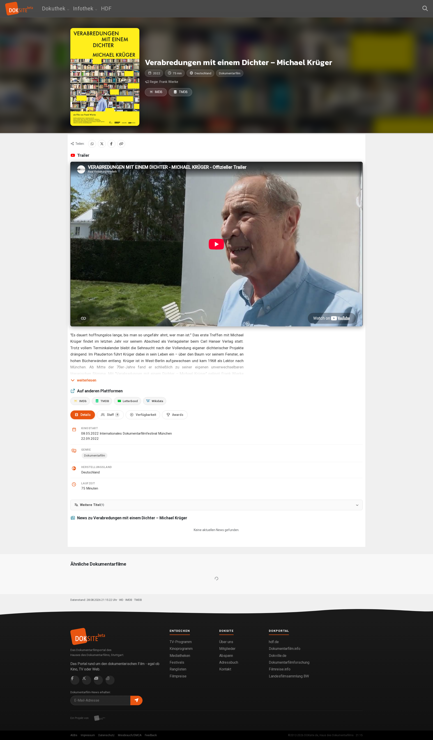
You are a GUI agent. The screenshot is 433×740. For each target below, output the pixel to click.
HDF (106, 8)
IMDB (158, 92)
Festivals (177, 662)
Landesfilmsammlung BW (289, 676)
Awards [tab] (177, 415)
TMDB (183, 92)
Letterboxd (130, 401)
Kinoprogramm (181, 648)
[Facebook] (111, 144)
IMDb (83, 401)
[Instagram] (110, 680)
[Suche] (425, 8)
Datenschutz (106, 735)
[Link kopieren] (121, 144)
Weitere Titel (92, 505)
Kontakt (225, 669)
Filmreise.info (279, 669)
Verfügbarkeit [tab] (146, 415)
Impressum (88, 735)
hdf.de (274, 642)
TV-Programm (181, 642)
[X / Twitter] (102, 144)
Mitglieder (227, 648)
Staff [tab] (112, 415)
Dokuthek (54, 8)
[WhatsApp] (92, 144)
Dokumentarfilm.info (284, 648)
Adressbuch (228, 662)
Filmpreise (178, 676)
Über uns (226, 642)
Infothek (84, 8)
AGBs (73, 735)
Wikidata (157, 401)
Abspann (226, 655)
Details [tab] (86, 415)
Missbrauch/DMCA (129, 735)
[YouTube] (98, 680)
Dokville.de (277, 655)
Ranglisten (178, 669)
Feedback (151, 735)
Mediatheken (180, 655)
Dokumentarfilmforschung (289, 662)
